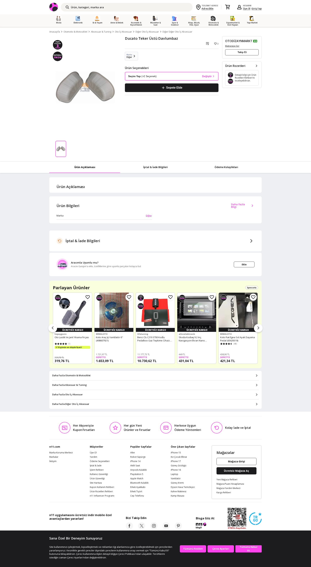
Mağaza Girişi (236, 461)
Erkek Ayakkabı (137, 487)
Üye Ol (247, 8)
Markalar (53, 457)
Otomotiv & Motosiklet (75, 31)
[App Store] (60, 527)
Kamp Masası (177, 495)
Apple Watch (136, 478)
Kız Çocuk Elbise (179, 457)
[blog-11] (205, 526)
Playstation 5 (136, 474)
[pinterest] (178, 528)
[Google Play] (82, 527)
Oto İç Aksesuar (123, 31)
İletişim (53, 461)
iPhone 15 (176, 452)
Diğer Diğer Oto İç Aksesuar (177, 31)
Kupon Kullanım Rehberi (102, 487)
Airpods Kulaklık (138, 469)
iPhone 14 (135, 461)
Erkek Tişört (136, 491)
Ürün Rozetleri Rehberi (101, 491)
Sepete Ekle (174, 87)
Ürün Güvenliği (97, 478)
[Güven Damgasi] (255, 518)
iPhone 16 (176, 469)
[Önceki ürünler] (52, 328)
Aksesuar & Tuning (101, 31)
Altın (132, 452)
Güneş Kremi (177, 482)
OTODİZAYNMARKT (238, 41)
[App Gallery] (103, 527)
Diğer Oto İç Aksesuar (147, 31)
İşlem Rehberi (97, 469)
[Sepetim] (227, 7)
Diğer (149, 215)
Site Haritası (96, 482)
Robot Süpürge (138, 457)
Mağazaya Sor (232, 45)
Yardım (93, 457)
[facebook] (129, 528)
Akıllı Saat (135, 465)
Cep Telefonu (137, 495)
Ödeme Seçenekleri (100, 461)
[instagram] (153, 528)
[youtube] (166, 528)
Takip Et (242, 52)
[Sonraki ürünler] (258, 328)
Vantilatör (176, 478)
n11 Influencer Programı (102, 495)
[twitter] (141, 528)
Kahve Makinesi (178, 491)
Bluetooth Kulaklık (139, 482)
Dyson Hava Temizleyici (183, 487)
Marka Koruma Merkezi (61, 452)
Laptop (174, 474)
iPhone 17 (176, 461)
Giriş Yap (256, 8)
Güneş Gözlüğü (178, 465)
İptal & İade (96, 465)
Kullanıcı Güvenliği (99, 474)
